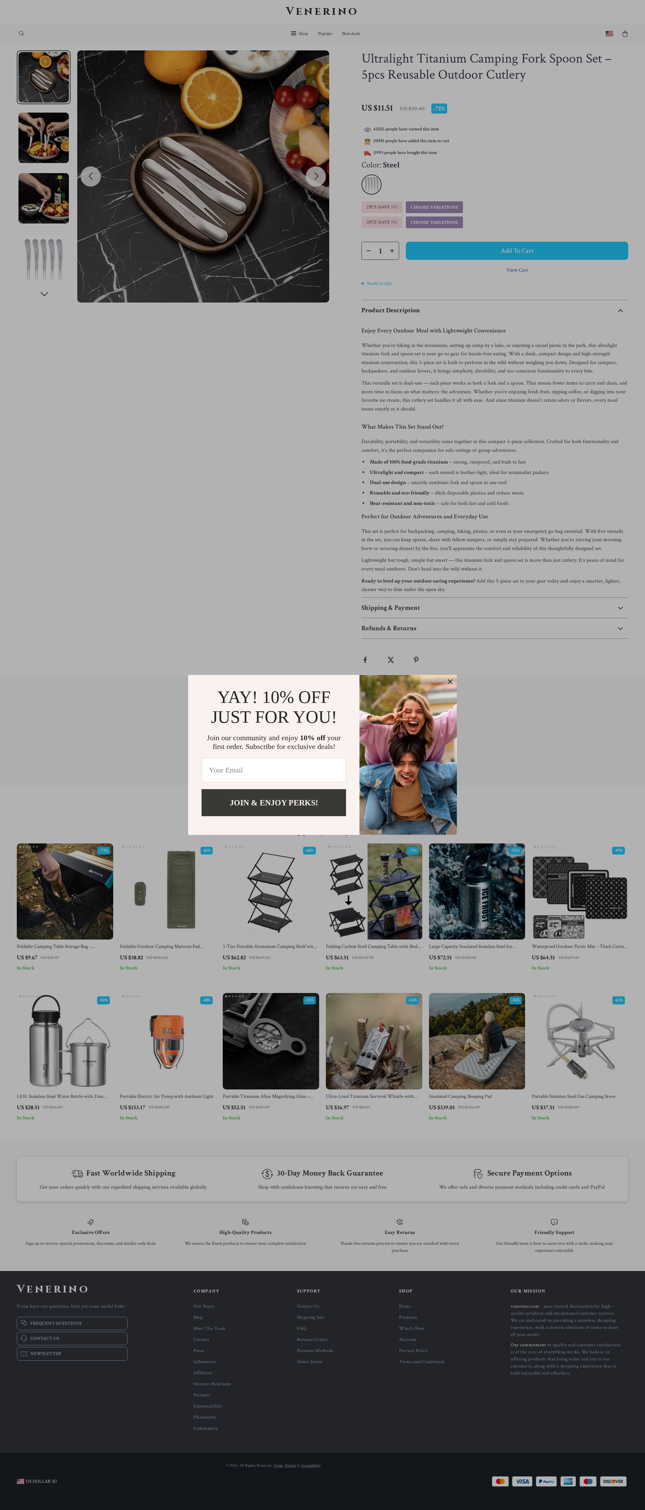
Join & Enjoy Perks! (274, 802)
